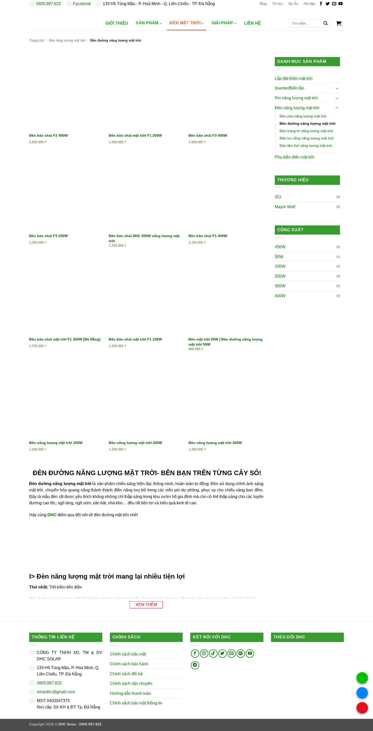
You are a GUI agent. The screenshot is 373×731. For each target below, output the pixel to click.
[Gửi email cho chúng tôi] (334, 4)
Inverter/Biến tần (289, 88)
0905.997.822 (48, 4)
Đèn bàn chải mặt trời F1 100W (135, 339)
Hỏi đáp (309, 4)
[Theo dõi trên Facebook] (321, 4)
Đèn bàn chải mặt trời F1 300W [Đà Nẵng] (64, 339)
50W (279, 257)
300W (280, 286)
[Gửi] (325, 23)
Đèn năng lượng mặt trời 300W (215, 443)
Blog (263, 4)
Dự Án (293, 4)
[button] (339, 23)
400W (280, 296)
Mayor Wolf (285, 207)
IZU (278, 197)
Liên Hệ (252, 23)
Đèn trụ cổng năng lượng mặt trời (306, 138)
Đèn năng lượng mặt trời (67, 40)
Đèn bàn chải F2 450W (48, 135)
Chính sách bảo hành (129, 664)
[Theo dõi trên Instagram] (204, 653)
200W (280, 276)
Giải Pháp (222, 23)
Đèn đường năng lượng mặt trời (307, 124)
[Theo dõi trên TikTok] (213, 653)
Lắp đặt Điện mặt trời (294, 79)
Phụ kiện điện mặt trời (294, 157)
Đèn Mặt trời (184, 23)
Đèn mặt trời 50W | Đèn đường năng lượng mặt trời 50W (226, 341)
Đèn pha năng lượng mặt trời (303, 116)
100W (280, 266)
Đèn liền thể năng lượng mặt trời (306, 146)
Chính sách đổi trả (126, 673)
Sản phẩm (147, 23)
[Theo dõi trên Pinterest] (240, 653)
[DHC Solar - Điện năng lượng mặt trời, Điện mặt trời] (62, 19)
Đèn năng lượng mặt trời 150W (55, 443)
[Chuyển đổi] (337, 88)
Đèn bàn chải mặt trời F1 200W (135, 135)
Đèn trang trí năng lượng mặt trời (306, 131)
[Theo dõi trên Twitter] (328, 4)
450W (280, 247)
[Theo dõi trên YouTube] (340, 4)
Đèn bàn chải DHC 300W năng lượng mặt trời (144, 238)
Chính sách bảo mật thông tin (136, 703)
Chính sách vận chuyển (131, 683)
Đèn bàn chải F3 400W (208, 135)
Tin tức (277, 4)
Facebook (82, 4)
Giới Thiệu (116, 23)
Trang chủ (36, 40)
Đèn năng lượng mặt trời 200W (135, 443)
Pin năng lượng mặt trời (296, 98)
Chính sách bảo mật (128, 654)
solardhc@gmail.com (56, 692)
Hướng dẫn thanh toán (130, 693)
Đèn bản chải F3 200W (48, 236)
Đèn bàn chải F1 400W (208, 236)
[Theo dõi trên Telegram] (195, 665)
